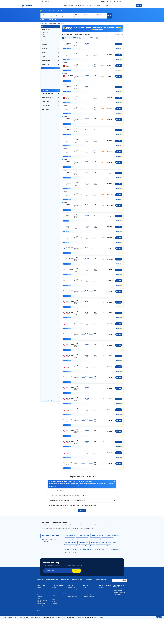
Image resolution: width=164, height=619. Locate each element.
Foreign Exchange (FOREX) (57, 591)
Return (85, 14)
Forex (72, 5)
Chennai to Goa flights (82, 539)
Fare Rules (44, 44)
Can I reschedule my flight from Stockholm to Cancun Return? (67, 500)
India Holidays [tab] (65, 579)
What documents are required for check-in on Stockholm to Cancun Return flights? (73, 505)
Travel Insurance (55, 597)
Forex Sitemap (85, 589)
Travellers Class (97, 14)
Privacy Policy (40, 596)
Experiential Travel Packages (103, 589)
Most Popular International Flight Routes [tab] (49, 540)
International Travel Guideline (119, 592)
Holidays (54, 587)
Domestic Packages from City (89, 591)
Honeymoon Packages (56, 589)
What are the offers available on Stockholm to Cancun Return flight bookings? (71, 481)
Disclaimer (39, 594)
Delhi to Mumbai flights (70, 535)
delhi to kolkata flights (100, 549)
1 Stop (44, 34)
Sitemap (84, 587)
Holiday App (70, 592)
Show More (82, 510)
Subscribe (76, 570)
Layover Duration (46, 60)
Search (109, 15)
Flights (79, 5)
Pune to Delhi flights (95, 542)
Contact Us (105, 1)
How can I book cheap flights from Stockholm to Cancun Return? (67, 496)
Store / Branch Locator (41, 591)
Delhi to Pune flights (83, 542)
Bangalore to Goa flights (71, 549)
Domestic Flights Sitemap (88, 594)
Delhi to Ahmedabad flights (103, 545)
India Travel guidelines (117, 594)
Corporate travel (55, 605)
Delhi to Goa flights (69, 539)
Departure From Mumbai (48, 97)
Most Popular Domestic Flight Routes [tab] (50, 536)
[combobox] (48, 16)
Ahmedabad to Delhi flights (87, 545)
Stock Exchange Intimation (42, 605)
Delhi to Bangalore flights (113, 535)
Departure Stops (46, 29)
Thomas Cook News (41, 603)
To (58, 14)
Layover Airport (45, 64)
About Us (39, 587)
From (43, 14)
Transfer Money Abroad (72, 596)
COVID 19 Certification (117, 590)
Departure (75, 14)
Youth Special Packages (102, 591)
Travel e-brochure (71, 587)
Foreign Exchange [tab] (77, 579)
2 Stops (45, 36)
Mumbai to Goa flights (107, 539)
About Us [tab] (40, 579)
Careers (38, 598)
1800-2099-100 (45, 1)
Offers (69, 591)
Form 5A (38, 610)
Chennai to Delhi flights (70, 552)
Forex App (69, 594)
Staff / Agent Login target (73, 589)
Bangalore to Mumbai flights (109, 542)
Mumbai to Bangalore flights (72, 545)
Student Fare (52, 19)
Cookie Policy (98, 617)
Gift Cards (54, 595)
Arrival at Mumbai (46, 79)
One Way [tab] (44, 10)
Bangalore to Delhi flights (98, 535)
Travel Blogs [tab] (89, 579)
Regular (44, 19)
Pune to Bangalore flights (114, 549)
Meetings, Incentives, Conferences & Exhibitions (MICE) (59, 593)
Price (43, 40)
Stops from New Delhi (47, 93)
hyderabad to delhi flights (86, 549)
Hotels (86, 5)
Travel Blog (54, 603)
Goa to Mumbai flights (70, 542)
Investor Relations (41, 608)
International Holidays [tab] (52, 579)
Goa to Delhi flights (94, 539)
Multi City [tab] (61, 10)
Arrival (43, 52)
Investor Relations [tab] (101, 579)
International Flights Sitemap (88, 596)
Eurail (100, 5)
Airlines (43, 56)
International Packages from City (89, 592)
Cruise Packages (101, 587)
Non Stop (45, 32)
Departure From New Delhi (48, 75)
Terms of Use (40, 592)
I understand (158, 617)
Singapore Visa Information (57, 607)
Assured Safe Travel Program (118, 588)
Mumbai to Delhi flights (84, 535)
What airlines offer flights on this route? (60, 491)
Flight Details (118, 48)
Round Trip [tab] (53, 10)
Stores (113, 1)
